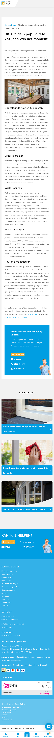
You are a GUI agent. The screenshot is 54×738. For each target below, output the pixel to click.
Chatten (19, 354)
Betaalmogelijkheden (10, 587)
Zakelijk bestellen (8, 590)
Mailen (17, 359)
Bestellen (5, 593)
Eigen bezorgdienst (9, 571)
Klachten (5, 715)
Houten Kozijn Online (16, 704)
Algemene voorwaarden (11, 707)
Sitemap (5, 717)
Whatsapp (19, 369)
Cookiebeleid (7, 720)
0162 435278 (19, 364)
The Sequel (31, 728)
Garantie (5, 596)
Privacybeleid (7, 712)
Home (7, 25)
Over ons (5, 599)
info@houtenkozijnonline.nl (13, 624)
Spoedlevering (7, 574)
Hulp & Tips (6, 580)
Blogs (13, 25)
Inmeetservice (7, 577)
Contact (5, 606)
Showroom (6, 602)
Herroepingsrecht (9, 710)
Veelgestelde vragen (10, 584)
